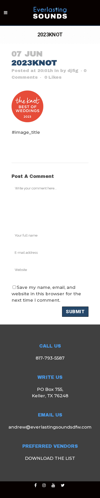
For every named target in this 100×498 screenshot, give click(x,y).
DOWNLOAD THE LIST (50, 458)
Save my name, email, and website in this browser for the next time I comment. (46, 294)
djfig (72, 70)
